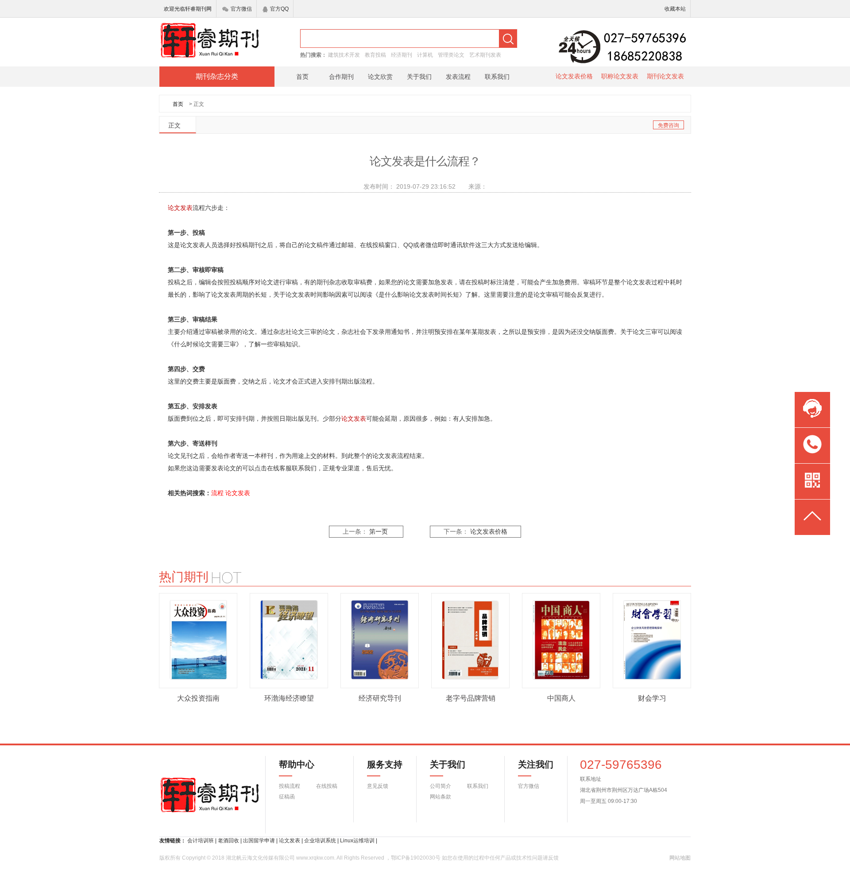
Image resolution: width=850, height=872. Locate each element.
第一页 (378, 531)
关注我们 (530, 764)
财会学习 (652, 698)
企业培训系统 (320, 840)
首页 (302, 76)
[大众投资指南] (198, 640)
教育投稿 (375, 55)
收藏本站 (675, 9)
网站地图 (680, 858)
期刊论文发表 (665, 76)
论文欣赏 (380, 76)
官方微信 (241, 9)
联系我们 (497, 76)
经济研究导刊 (380, 698)
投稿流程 (289, 786)
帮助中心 (296, 764)
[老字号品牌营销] (470, 640)
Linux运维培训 (357, 840)
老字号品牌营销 (470, 698)
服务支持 (379, 764)
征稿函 (287, 797)
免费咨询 (668, 125)
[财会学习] (652, 640)
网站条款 (440, 797)
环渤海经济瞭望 (289, 698)
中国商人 (561, 698)
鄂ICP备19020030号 (415, 858)
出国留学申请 (259, 840)
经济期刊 (401, 55)
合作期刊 (341, 76)
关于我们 (419, 76)
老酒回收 (228, 840)
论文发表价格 (574, 76)
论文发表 (237, 492)
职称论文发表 (619, 76)
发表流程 (458, 76)
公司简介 (440, 786)
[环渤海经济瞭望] (289, 640)
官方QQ (279, 9)
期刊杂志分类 (217, 76)
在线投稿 (326, 786)
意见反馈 (377, 786)
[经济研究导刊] (380, 640)
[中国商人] (561, 640)
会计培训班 (200, 840)
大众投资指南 (198, 698)
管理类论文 (451, 55)
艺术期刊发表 (485, 55)
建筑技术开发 (344, 55)
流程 (217, 492)
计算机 (425, 55)
